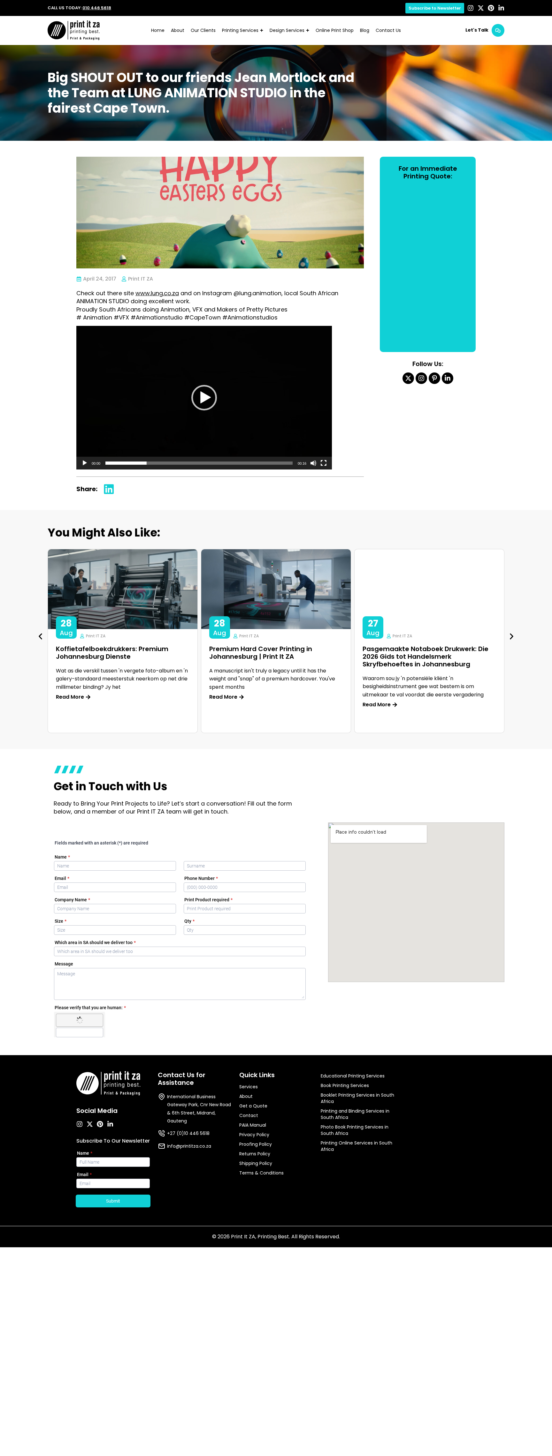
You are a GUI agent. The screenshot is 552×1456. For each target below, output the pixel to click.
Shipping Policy (255, 1163)
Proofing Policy (255, 1144)
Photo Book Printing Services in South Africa (354, 1130)
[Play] (84, 463)
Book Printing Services (345, 1085)
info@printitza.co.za (189, 1146)
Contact (248, 1115)
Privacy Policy (254, 1134)
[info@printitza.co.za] (161, 1146)
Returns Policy (254, 1154)
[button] (204, 397)
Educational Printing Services (353, 1076)
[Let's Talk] (498, 30)
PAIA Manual (252, 1125)
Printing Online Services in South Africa (356, 1146)
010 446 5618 (96, 8)
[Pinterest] (491, 8)
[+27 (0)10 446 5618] (161, 1133)
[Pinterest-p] (434, 378)
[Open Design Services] (307, 30)
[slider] (199, 463)
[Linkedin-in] (501, 8)
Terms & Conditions (261, 1173)
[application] (204, 397)
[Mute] (313, 463)
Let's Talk (476, 30)
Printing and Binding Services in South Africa (355, 1114)
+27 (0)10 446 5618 (188, 1133)
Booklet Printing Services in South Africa (357, 1098)
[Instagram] (470, 8)
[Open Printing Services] (261, 30)
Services (248, 1087)
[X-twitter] (481, 8)
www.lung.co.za (157, 293)
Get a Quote (253, 1106)
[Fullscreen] (323, 463)
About (246, 1096)
